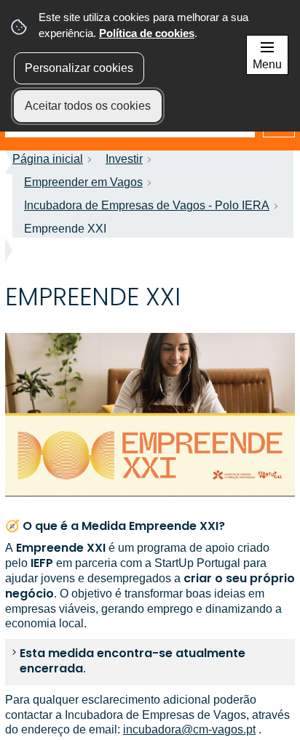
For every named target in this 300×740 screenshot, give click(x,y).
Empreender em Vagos (83, 182)
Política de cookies (146, 33)
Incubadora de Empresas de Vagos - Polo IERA (146, 205)
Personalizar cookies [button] (79, 68)
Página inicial (47, 159)
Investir (124, 159)
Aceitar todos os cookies (88, 106)
